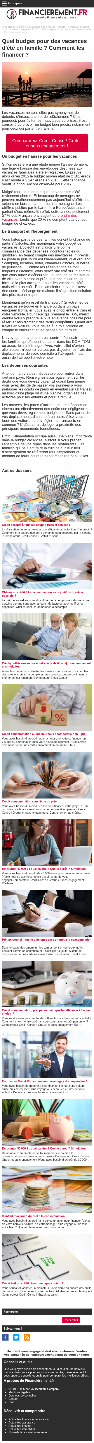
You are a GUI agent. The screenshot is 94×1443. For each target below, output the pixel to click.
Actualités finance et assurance (29, 1419)
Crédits (61, 26)
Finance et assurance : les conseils (36, 26)
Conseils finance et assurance (28, 1432)
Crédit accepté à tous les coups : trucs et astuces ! (36, 524)
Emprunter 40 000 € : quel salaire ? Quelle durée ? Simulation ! (44, 868)
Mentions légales (19, 1392)
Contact (13, 1398)
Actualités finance (20, 1425)
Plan (11, 1402)
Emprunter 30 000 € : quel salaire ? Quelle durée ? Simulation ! (44, 1148)
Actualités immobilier (22, 1429)
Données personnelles (23, 1395)
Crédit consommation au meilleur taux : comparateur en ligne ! (44, 734)
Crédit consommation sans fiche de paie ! (30, 801)
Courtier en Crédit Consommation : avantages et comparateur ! (44, 1081)
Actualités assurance (22, 1422)
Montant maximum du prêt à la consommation (33, 1216)
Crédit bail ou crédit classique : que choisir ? (32, 1283)
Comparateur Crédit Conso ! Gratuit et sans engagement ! (47, 143)
